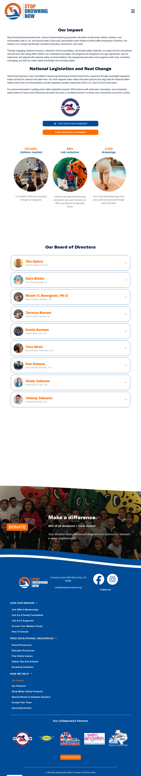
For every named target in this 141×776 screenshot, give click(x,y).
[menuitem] (70, 617)
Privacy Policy (90, 772)
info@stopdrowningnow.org (68, 587)
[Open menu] (133, 11)
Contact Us (78, 772)
